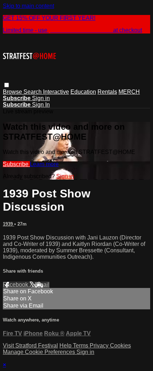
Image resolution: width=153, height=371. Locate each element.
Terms (81, 345)
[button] (6, 85)
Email (42, 285)
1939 (8, 224)
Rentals (107, 92)
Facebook (16, 285)
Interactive (56, 92)
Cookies (120, 345)
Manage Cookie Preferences (39, 352)
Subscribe (16, 164)
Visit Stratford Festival (30, 345)
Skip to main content (28, 6)
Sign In (41, 105)
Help (66, 345)
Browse (13, 92)
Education (83, 92)
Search (33, 92)
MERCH (129, 92)
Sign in (41, 98)
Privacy (100, 345)
